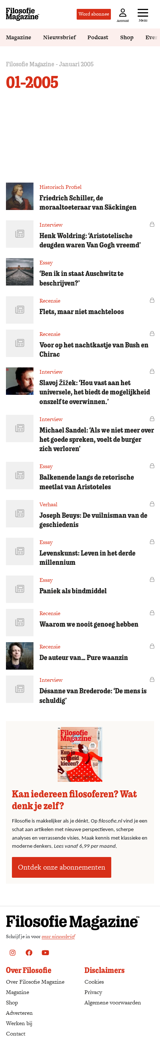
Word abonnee (94, 13)
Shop (127, 37)
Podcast (97, 37)
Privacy (93, 992)
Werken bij (19, 1023)
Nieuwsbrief (59, 37)
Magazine (18, 37)
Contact (15, 1033)
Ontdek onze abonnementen (61, 867)
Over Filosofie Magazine (35, 982)
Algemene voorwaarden (112, 1002)
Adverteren (19, 1013)
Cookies (94, 982)
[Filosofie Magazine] (22, 14)
